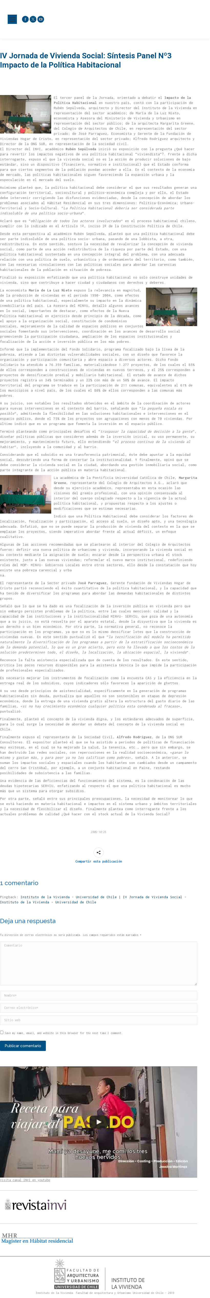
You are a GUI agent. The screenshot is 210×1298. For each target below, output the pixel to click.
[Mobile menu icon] (12, 19)
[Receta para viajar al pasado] (98, 1122)
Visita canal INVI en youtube (25, 1180)
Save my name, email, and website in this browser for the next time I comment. (64, 1033)
